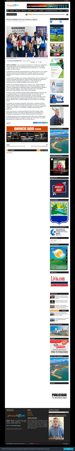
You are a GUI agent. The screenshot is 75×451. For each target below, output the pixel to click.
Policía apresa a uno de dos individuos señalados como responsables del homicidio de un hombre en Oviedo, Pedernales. (61, 306)
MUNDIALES (30, 10)
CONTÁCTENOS (13, 0)
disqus (42, 150)
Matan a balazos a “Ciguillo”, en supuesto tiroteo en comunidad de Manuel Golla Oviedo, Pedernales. (62, 297)
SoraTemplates (27, 443)
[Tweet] (40, 62)
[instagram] (66, 1)
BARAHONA (12, 10)
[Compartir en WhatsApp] (36, 62)
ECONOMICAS (41, 10)
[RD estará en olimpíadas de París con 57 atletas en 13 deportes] (27, 41)
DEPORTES (35, 10)
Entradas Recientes (54, 310)
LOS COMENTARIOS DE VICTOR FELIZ (51, 10)
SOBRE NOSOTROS (8, 0)
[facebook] (65, 1)
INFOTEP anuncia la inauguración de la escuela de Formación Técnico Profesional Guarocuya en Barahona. (36, 14)
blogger (38, 150)
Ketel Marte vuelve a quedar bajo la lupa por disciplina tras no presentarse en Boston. (41, 138)
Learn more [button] (47, 448)
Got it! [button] (68, 448)
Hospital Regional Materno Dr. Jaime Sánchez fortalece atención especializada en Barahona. (61, 319)
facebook (45, 150)
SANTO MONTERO (36, 443)
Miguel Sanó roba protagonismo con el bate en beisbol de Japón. (27, 139)
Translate (57, 241)
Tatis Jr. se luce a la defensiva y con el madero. (13, 139)
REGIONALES (18, 10)
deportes (22, 21)
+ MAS (60, 10)
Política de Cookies (30, 415)
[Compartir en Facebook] (38, 62)
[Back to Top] (68, 443)
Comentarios (64, 310)
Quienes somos (30, 412)
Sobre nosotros (30, 413)
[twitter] (68, 1)
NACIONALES (24, 10)
